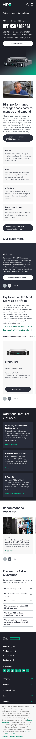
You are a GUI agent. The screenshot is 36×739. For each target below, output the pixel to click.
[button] (33, 707)
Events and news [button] (9, 690)
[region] (18, 266)
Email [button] (7, 655)
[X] (8, 670)
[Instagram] (12, 670)
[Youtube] (23, 670)
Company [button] (6, 679)
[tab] (14, 336)
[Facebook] (19, 670)
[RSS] (27, 670)
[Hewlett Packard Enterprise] (7, 4)
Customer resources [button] (10, 696)
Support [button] (6, 684)
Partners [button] (6, 701)
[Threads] (16, 670)
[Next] (9, 286)
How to (7, 646)
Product (9, 651)
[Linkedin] (4, 670)
